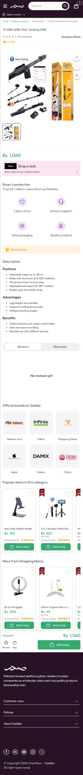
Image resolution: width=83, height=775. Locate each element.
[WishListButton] (76, 66)
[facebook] (8, 752)
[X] (43, 752)
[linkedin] (16, 752)
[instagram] (34, 752)
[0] (76, 6)
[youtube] (25, 752)
